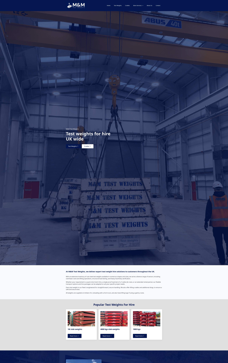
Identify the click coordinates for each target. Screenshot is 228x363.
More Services (137, 5)
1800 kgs (136, 329)
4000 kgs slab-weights (110, 329)
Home (108, 5)
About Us (149, 5)
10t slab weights (75, 329)
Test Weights (118, 5)
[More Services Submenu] (143, 5)
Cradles (127, 5)
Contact (158, 5)
